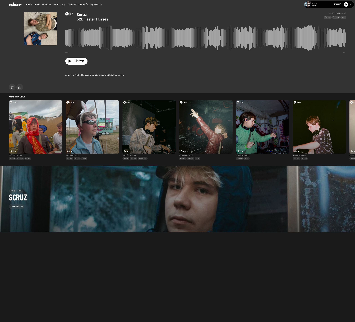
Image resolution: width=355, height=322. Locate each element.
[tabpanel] (205, 38)
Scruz (82, 14)
